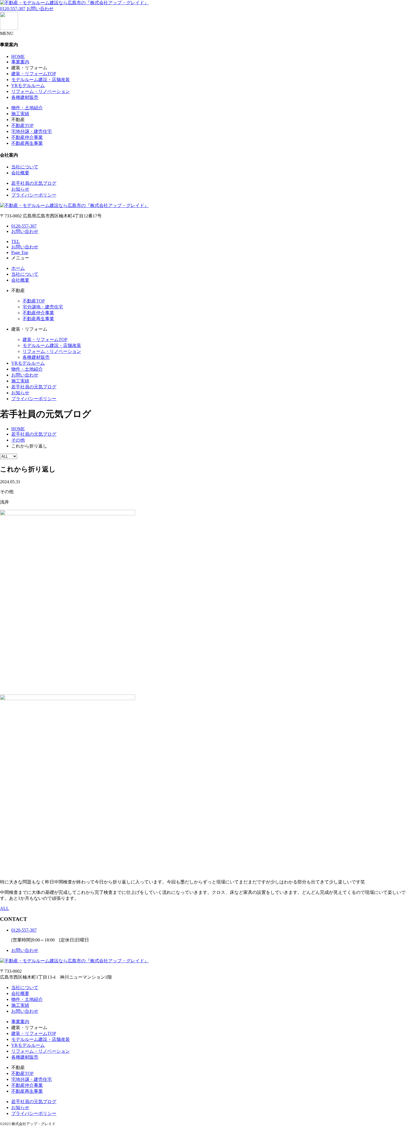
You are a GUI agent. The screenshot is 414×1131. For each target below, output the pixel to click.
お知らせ (20, 189)
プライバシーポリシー (33, 195)
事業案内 (20, 61)
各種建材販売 (24, 97)
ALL (4, 908)
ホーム (18, 268)
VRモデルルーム (28, 85)
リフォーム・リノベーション (40, 91)
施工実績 (20, 113)
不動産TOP (22, 125)
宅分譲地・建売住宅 (43, 306)
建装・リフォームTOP (33, 73)
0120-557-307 (12, 8)
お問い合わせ (40, 8)
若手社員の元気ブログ (33, 183)
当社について (24, 166)
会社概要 (20, 172)
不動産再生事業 (27, 143)
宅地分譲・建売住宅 (31, 131)
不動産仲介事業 (27, 137)
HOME (18, 56)
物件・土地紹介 (27, 107)
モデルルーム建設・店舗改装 (40, 79)
